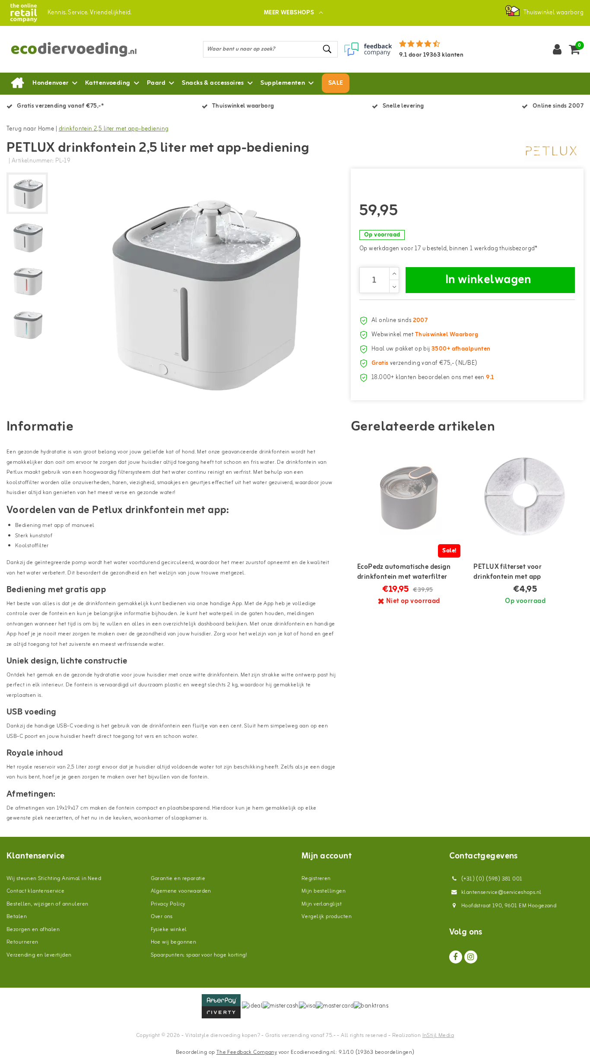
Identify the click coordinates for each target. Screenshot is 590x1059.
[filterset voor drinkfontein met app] (525, 496)
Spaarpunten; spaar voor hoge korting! (199, 955)
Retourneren (22, 942)
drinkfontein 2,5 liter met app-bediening (114, 129)
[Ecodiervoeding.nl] (23, 13)
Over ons (162, 916)
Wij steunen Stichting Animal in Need (53, 878)
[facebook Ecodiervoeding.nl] (455, 957)
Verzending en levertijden (39, 955)
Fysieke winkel (169, 929)
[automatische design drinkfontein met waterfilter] (409, 496)
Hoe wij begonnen (174, 942)
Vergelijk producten (326, 916)
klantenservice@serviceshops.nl (501, 892)
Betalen (16, 916)
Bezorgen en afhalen (33, 929)
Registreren (316, 878)
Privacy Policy (168, 904)
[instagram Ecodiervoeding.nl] (470, 957)
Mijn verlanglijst (321, 904)
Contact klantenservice (35, 891)
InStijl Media (438, 1035)
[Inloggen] (557, 49)
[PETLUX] (551, 151)
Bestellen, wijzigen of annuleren (47, 904)
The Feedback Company (246, 1052)
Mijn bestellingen (323, 891)
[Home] (17, 83)
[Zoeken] (327, 49)
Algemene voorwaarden (181, 891)
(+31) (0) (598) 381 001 (491, 879)
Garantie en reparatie (178, 878)
